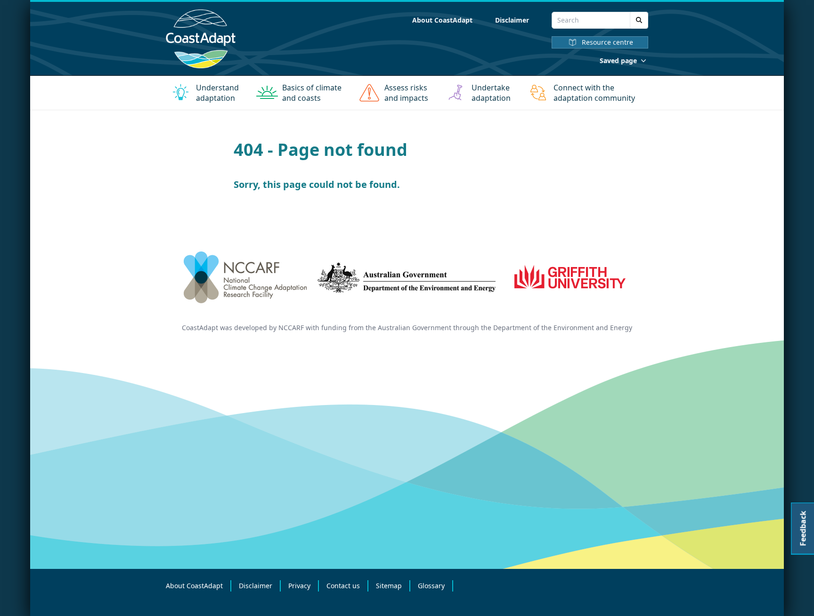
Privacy (299, 585)
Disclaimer (512, 20)
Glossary (431, 585)
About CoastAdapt (442, 20)
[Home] (201, 38)
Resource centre (607, 42)
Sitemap (389, 585)
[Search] (639, 20)
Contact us (343, 585)
